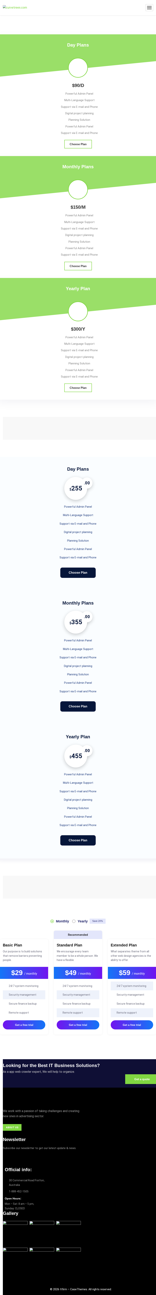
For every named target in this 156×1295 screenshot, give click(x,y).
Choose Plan (78, 144)
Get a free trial (24, 1024)
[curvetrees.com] (15, 7)
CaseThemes (78, 1289)
